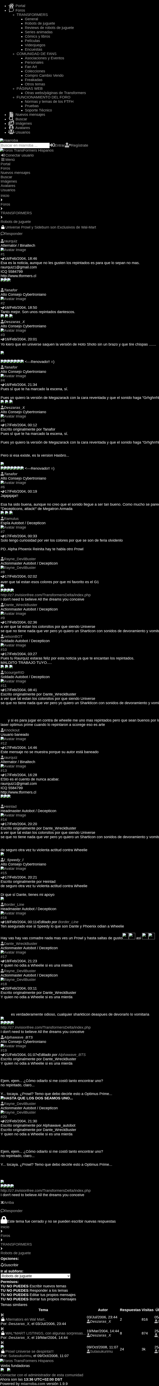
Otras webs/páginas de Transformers (55, 93)
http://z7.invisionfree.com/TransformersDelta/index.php (46, 595)
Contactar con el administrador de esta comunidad (41, 1375)
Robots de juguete (40, 23)
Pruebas (32, 106)
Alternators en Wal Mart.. (25, 1319)
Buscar (20, 119)
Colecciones (35, 71)
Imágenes (23, 123)
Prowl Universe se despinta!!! (29, 1351)
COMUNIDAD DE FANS (37, 54)
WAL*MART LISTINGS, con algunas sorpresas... (45, 1333)
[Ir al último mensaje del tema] (2, 1315)
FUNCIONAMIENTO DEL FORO (43, 97)
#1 (3, 254)
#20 (4, 1117)
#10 (4, 650)
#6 (3, 487)
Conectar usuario (19, 155)
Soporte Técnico (38, 110)
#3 (3, 335)
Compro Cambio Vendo (44, 75)
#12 (4, 743)
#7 (3, 532)
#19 (4, 1050)
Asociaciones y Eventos (44, 58)
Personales (34, 62)
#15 (4, 873)
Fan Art (31, 67)
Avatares (22, 128)
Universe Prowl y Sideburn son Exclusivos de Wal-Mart (50, 227)
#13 (4, 770)
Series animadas (39, 32)
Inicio (5, 196)
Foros (19, 10)
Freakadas (33, 80)
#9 (3, 618)
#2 (3, 303)
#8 (3, 572)
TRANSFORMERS (32, 15)
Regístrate (79, 145)
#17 (4, 957)
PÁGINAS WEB (30, 88)
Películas (32, 41)
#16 (4, 918)
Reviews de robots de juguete (49, 28)
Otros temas (35, 84)
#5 (3, 421)
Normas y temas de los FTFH (49, 101)
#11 (4, 685)
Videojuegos (35, 45)
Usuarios (22, 132)
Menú (10, 160)
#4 (3, 380)
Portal (19, 6)
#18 (4, 984)
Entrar (60, 145)
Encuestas (33, 49)
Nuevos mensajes (29, 115)
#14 (4, 819)
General (31, 19)
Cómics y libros (37, 36)
